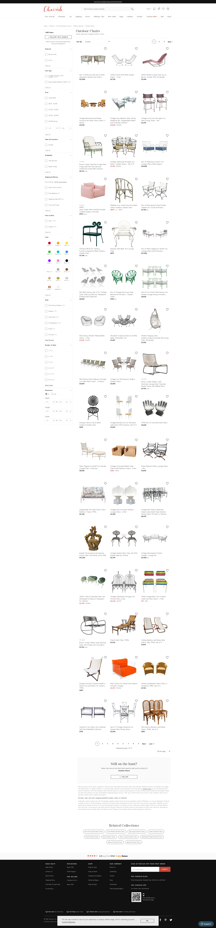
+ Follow (58, 37)
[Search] (132, 9)
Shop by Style (92, 867)
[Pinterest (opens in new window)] (165, 919)
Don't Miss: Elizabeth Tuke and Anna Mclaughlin (108, 1)
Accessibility (50, 888)
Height (47, 407)
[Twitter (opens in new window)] (171, 919)
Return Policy (50, 876)
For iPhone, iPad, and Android (140, 888)
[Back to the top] (211, 916)
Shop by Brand (92, 871)
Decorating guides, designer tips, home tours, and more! (148, 880)
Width (47, 416)
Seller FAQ (70, 884)
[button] (163, 9)
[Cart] (168, 9)
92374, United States (60, 182)
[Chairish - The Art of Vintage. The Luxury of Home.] (53, 9)
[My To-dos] (154, 9)
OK (147, 921)
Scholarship (113, 884)
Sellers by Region (93, 880)
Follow (124, 777)
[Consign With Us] (159, 9)
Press (111, 880)
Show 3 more (49, 385)
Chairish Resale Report (116, 888)
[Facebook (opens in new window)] (160, 919)
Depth (47, 398)
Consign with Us (72, 880)
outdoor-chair (147, 789)
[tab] (58, 54)
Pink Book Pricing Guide (53, 884)
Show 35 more (49, 340)
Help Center (49, 867)
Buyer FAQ (70, 867)
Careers (112, 876)
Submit (165, 869)
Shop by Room (92, 884)
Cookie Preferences (68, 922)
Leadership (113, 871)
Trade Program (71, 871)
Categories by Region (94, 876)
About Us (112, 867)
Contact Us (49, 871)
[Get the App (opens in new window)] (136, 897)
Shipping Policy (50, 880)
